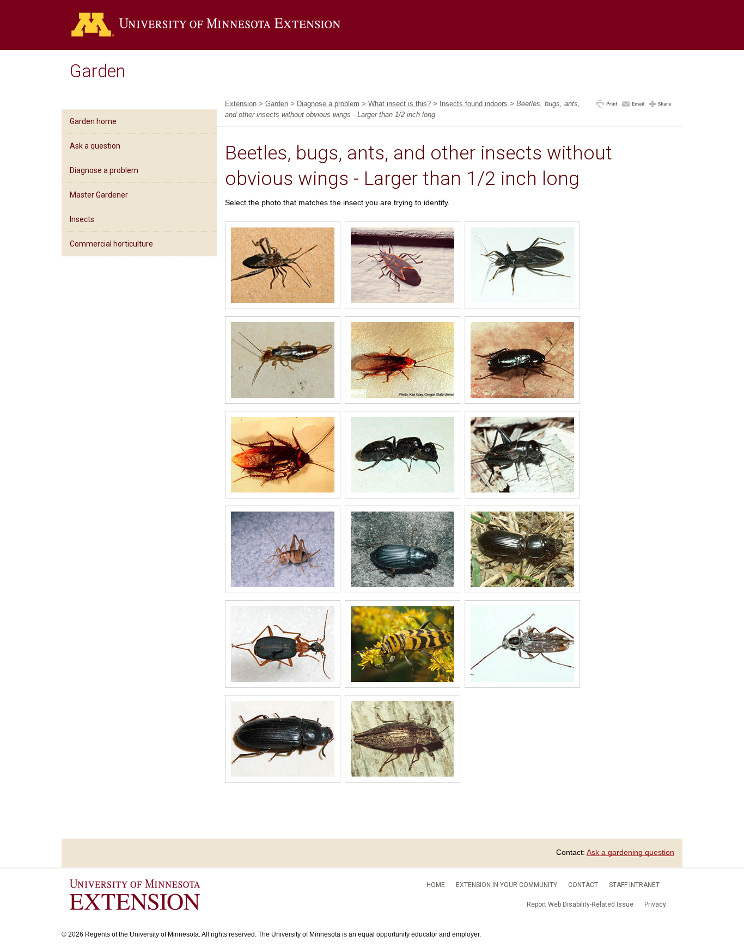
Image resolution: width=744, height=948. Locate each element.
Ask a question (95, 145)
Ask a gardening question (630, 852)
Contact (583, 885)
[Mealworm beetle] (282, 740)
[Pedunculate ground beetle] (522, 551)
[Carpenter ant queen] (402, 456)
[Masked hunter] (522, 266)
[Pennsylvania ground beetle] (402, 551)
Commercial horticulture (111, 243)
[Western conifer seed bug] (282, 266)
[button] (607, 105)
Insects (82, 219)
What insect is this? (399, 104)
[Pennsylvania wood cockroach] (402, 361)
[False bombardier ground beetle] (282, 645)
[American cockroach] (282, 456)
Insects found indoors (474, 104)
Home (435, 885)
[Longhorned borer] (522, 645)
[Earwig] (282, 361)
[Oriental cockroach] (522, 361)
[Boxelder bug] (402, 266)
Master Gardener (99, 194)
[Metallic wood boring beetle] (402, 740)
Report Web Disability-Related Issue (580, 904)
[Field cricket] (522, 456)
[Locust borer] (402, 645)
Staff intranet (634, 885)
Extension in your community (506, 885)
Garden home (93, 121)
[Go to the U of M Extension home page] (206, 25)
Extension (241, 104)
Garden (97, 71)
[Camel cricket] (282, 551)
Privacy (655, 904)
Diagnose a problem (104, 170)
